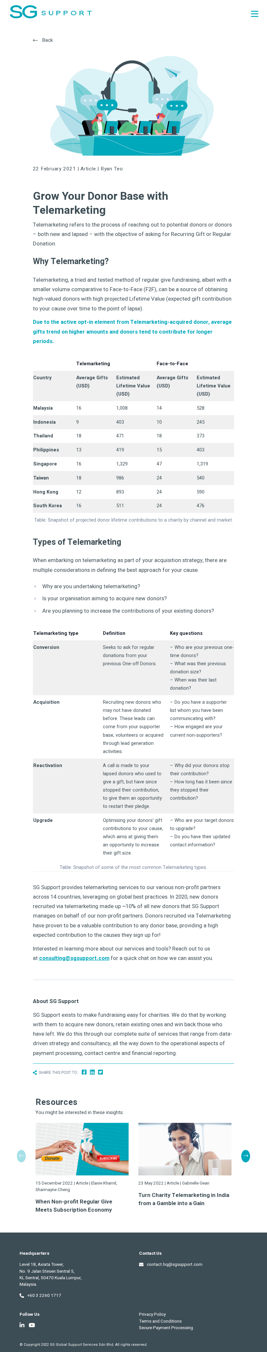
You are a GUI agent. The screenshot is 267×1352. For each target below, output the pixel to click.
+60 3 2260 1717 (44, 1295)
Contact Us (150, 1253)
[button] (245, 1156)
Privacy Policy (152, 1314)
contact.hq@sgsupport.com (175, 1264)
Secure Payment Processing (166, 1328)
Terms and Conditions (160, 1321)
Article (88, 168)
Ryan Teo (112, 168)
